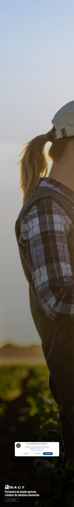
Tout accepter (48, 453)
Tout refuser (26, 453)
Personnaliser (37, 453)
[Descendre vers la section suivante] (37, 502)
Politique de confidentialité (37, 450)
